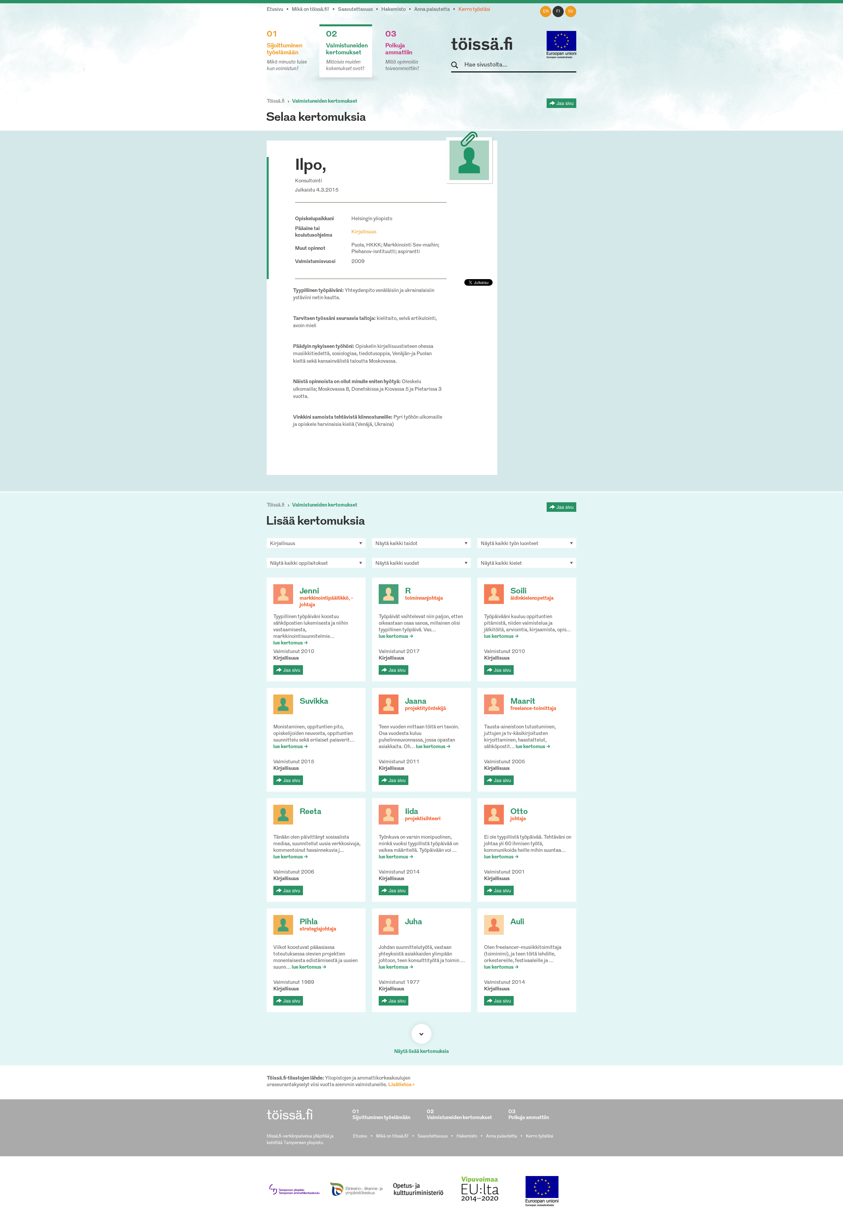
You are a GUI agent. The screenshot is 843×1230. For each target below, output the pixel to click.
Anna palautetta (432, 9)
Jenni (309, 591)
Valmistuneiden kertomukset (324, 101)
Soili (518, 591)
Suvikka (314, 702)
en (546, 11)
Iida (411, 812)
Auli (517, 922)
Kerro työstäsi (474, 9)
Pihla (309, 922)
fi (558, 11)
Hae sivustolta (457, 65)
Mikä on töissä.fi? (310, 9)
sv (570, 11)
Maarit (522, 702)
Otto (519, 812)
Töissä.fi (276, 101)
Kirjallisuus (363, 232)
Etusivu (275, 9)
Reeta (310, 812)
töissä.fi (482, 45)
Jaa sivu (565, 103)
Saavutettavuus (355, 9)
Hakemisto (393, 9)
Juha (413, 922)
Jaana (415, 702)
